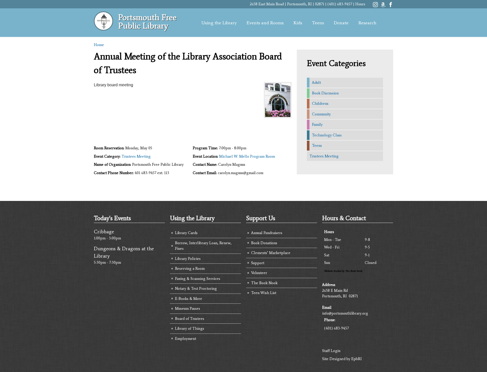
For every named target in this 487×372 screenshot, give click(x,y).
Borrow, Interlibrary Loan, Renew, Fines (203, 246)
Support (257, 263)
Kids (297, 22)
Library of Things (189, 328)
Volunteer (259, 273)
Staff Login (331, 350)
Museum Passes (187, 308)
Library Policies (188, 258)
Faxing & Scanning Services (197, 278)
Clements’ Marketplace (270, 253)
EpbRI (356, 359)
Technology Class (327, 135)
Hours (360, 4)
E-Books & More (188, 298)
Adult (316, 82)
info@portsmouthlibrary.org (345, 313)
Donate (341, 22)
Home (99, 45)
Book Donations (264, 243)
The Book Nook (264, 283)
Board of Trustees (189, 318)
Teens (318, 22)
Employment (185, 338)
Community (321, 114)
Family (317, 124)
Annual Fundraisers (266, 233)
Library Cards (186, 233)
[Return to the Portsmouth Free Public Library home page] (103, 28)
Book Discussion (325, 93)
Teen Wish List (263, 293)
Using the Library (219, 22)
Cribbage (104, 232)
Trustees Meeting (136, 156)
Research (367, 22)
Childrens (320, 103)
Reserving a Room (190, 268)
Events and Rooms (265, 22)
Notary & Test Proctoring (196, 288)
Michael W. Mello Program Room (247, 156)
